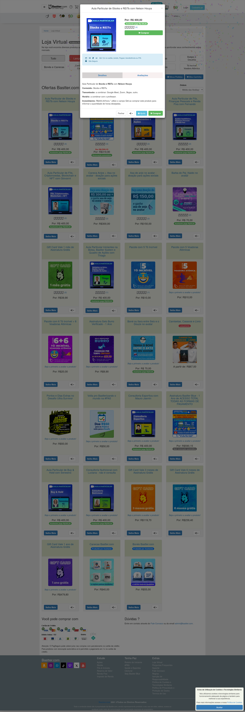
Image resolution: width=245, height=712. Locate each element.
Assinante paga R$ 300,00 (136, 23)
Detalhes (102, 75)
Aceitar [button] (219, 707)
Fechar (121, 113)
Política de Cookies (234, 702)
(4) (136, 27)
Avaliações (142, 75)
